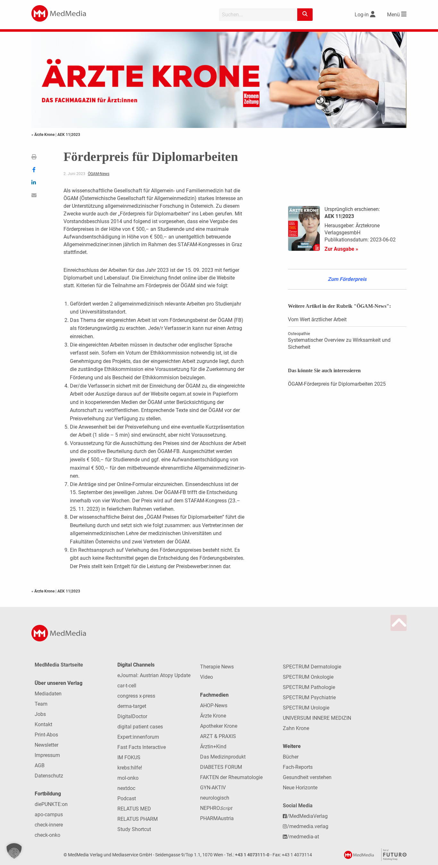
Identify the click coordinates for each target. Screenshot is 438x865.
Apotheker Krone (218, 726)
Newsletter (46, 745)
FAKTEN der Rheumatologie (231, 777)
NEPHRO (216, 808)
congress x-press (136, 696)
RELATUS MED (134, 809)
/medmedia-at (303, 837)
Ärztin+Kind (213, 746)
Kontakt (43, 724)
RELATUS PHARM (137, 819)
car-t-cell (126, 686)
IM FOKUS (128, 757)
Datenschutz (49, 776)
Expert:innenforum (138, 737)
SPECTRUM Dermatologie (312, 667)
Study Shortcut (134, 829)
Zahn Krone (296, 728)
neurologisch (214, 798)
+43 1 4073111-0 (252, 855)
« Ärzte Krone (43, 134)
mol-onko (128, 778)
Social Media (298, 805)
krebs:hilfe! (129, 768)
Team (41, 704)
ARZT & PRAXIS (218, 736)
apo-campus (49, 814)
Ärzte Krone (213, 716)
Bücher (291, 757)
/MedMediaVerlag (307, 816)
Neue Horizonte (300, 788)
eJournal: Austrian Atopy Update (153, 675)
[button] (14, 851)
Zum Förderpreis (347, 279)
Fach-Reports (298, 767)
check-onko (47, 835)
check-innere (49, 825)
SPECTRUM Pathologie (309, 687)
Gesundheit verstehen (307, 777)
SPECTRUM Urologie (306, 708)
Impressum (47, 755)
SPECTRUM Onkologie (308, 677)
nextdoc (126, 788)
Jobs (40, 714)
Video (206, 677)
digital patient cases (140, 727)
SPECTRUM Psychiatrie (309, 697)
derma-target (131, 706)
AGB (40, 765)
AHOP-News (213, 705)
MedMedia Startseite (59, 665)
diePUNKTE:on (51, 804)
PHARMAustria (217, 818)
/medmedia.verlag (307, 826)
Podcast (126, 798)
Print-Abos (46, 735)
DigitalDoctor (132, 716)
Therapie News (217, 667)
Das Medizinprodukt (223, 757)
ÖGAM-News (98, 174)
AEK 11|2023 (68, 134)
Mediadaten (48, 694)
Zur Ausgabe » (341, 249)
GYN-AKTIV (213, 788)
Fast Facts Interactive (141, 747)
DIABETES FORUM (221, 767)
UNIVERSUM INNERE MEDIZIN (317, 718)
